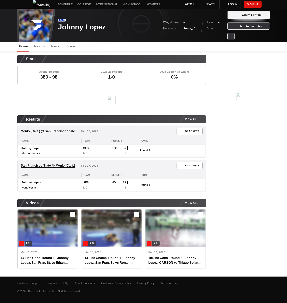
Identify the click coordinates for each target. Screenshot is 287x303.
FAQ (65, 283)
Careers (52, 283)
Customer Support (28, 283)
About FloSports (85, 283)
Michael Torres (31, 153)
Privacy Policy (145, 283)
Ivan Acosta (29, 187)
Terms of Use (169, 283)
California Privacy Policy (116, 283)
